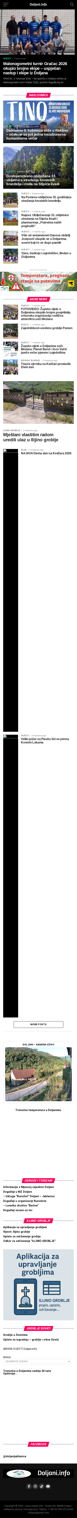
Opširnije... (10, 1373)
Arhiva (7, 1357)
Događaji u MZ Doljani (17, 1191)
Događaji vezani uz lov (17, 1210)
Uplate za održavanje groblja (22, 1236)
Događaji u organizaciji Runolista (24, 1201)
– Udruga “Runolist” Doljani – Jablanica (29, 1196)
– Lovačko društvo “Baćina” (21, 1205)
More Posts (38, 1024)
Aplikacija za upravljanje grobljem (25, 1227)
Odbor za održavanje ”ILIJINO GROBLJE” (29, 1241)
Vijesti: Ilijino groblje (16, 1231)
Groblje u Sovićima (15, 1335)
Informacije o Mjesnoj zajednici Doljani (28, 1187)
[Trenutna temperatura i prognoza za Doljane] (38, 1141)
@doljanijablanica (14, 1456)
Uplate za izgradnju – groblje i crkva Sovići (31, 1339)
